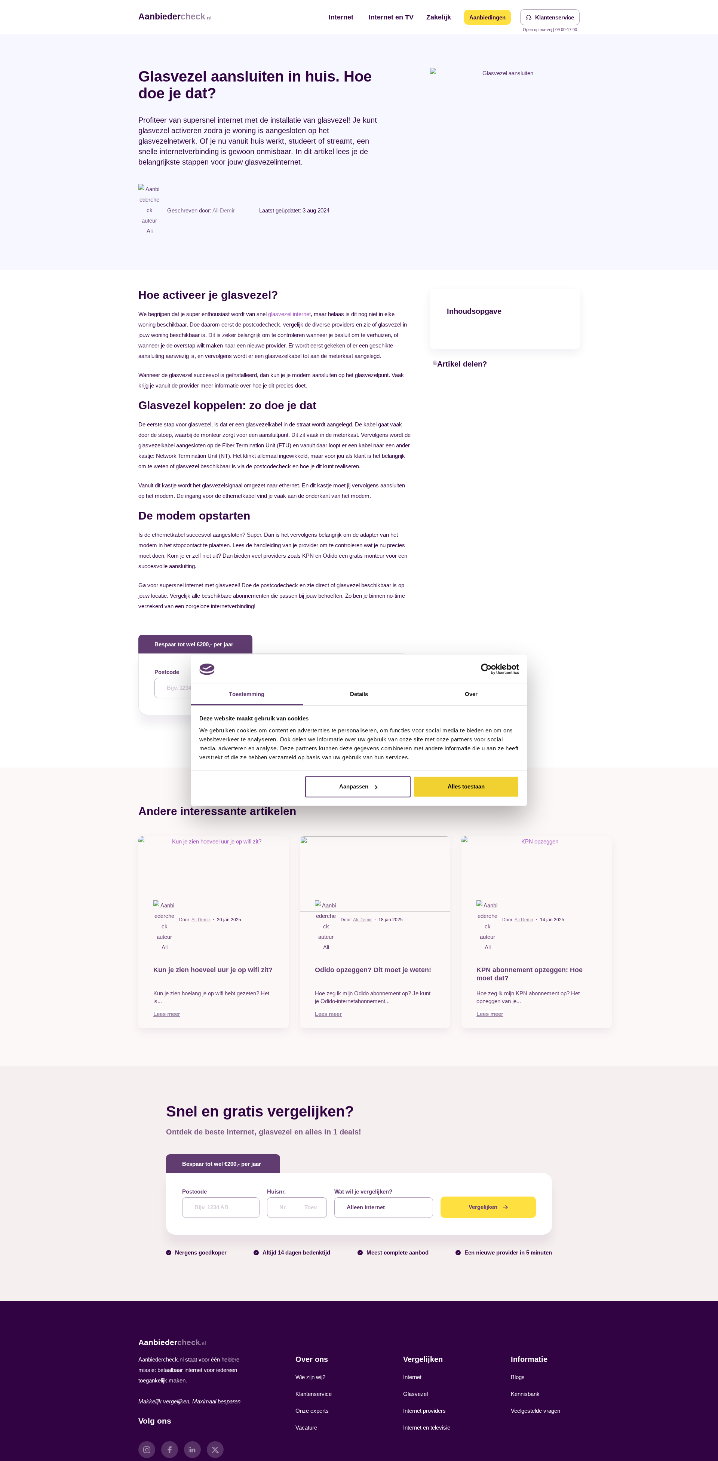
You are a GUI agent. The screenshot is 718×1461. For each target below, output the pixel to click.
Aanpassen (353, 786)
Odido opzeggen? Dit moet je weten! (373, 970)
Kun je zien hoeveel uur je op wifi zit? (213, 970)
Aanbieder (175, 16)
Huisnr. (276, 1191)
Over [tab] (471, 694)
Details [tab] (359, 694)
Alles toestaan (466, 786)
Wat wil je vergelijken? (363, 1191)
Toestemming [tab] (246, 694)
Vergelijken (483, 1207)
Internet (341, 17)
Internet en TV (391, 17)
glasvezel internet (289, 314)
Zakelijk (438, 17)
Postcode (166, 672)
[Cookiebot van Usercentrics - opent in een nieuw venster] (486, 669)
